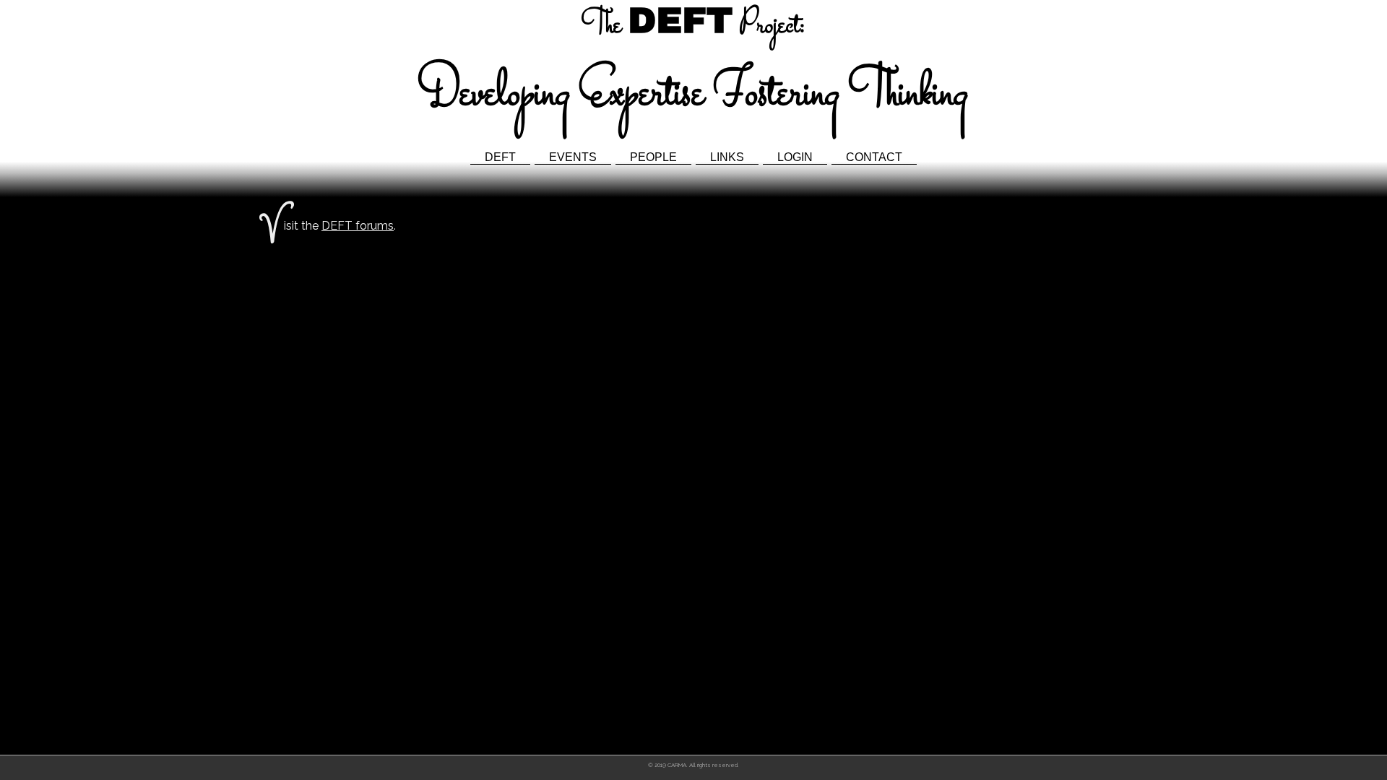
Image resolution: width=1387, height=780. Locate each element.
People (653, 157)
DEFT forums (357, 226)
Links (727, 157)
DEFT (500, 157)
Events (573, 157)
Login (795, 157)
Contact (874, 157)
